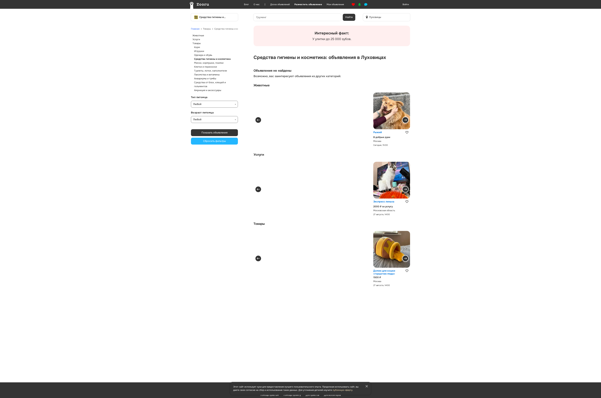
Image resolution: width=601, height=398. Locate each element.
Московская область (384, 210)
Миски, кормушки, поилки (208, 62)
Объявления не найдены (272, 71)
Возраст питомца (202, 112)
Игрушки (199, 51)
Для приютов (312, 395)
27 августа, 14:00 (381, 214)
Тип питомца (199, 97)
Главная (195, 28)
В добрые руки (381, 137)
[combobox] (214, 104)
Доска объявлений (280, 4)
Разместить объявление (308, 4)
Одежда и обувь (203, 55)
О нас (257, 4)
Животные (198, 35)
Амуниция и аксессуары (207, 90)
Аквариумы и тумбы (205, 78)
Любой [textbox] (197, 104)
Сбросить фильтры (214, 141)
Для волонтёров (332, 395)
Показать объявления (214, 132)
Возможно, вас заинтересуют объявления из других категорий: (297, 76)
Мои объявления (335, 4)
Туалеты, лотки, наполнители (210, 70)
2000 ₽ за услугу (383, 206)
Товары (207, 28)
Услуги (196, 39)
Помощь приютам (269, 395)
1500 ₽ (377, 277)
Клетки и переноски (205, 66)
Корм (197, 47)
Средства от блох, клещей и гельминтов (210, 84)
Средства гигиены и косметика (211, 17)
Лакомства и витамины (207, 74)
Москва (377, 141)
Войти (406, 4)
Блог (246, 4)
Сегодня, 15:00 (380, 145)
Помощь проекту (292, 395)
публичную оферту (342, 390)
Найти (349, 17)
